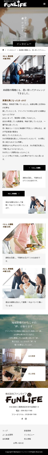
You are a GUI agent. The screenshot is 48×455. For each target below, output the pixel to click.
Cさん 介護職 (36, 168)
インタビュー (29, 434)
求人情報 (27, 439)
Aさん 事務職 (12, 194)
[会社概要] (24, 349)
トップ (5, 430)
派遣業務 (27, 430)
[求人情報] (24, 367)
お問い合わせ (18, 443)
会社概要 (5, 439)
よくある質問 (7, 434)
